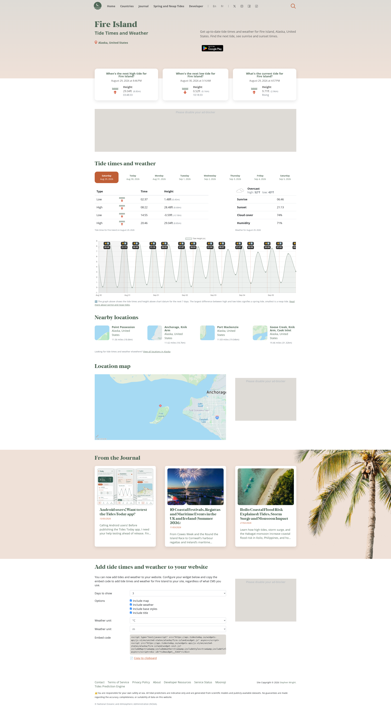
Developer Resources (177, 682)
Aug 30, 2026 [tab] (132, 177)
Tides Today (97, 5)
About (157, 682)
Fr (222, 6)
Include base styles (145, 609)
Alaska (103, 42)
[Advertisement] (195, 130)
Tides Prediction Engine (110, 686)
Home (111, 6)
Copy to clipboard (145, 658)
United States (118, 42)
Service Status (203, 682)
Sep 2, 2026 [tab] (210, 177)
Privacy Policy (141, 682)
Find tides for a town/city (293, 6)
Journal (144, 6)
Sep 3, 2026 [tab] (235, 177)
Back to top (383, 713)
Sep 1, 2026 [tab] (185, 177)
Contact (99, 682)
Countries (127, 6)
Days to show (103, 593)
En (214, 6)
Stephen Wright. (288, 682)
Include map (141, 601)
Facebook (249, 6)
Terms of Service (118, 682)
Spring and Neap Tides (168, 6)
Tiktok (256, 6)
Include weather (143, 605)
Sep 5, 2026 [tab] (285, 177)
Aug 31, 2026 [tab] (159, 177)
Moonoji (220, 682)
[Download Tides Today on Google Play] (212, 48)
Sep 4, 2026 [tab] (260, 177)
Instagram (241, 6)
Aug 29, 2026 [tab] (106, 177)
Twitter (234, 6)
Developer (196, 6)
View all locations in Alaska (156, 351)
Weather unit (103, 620)
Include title (140, 613)
